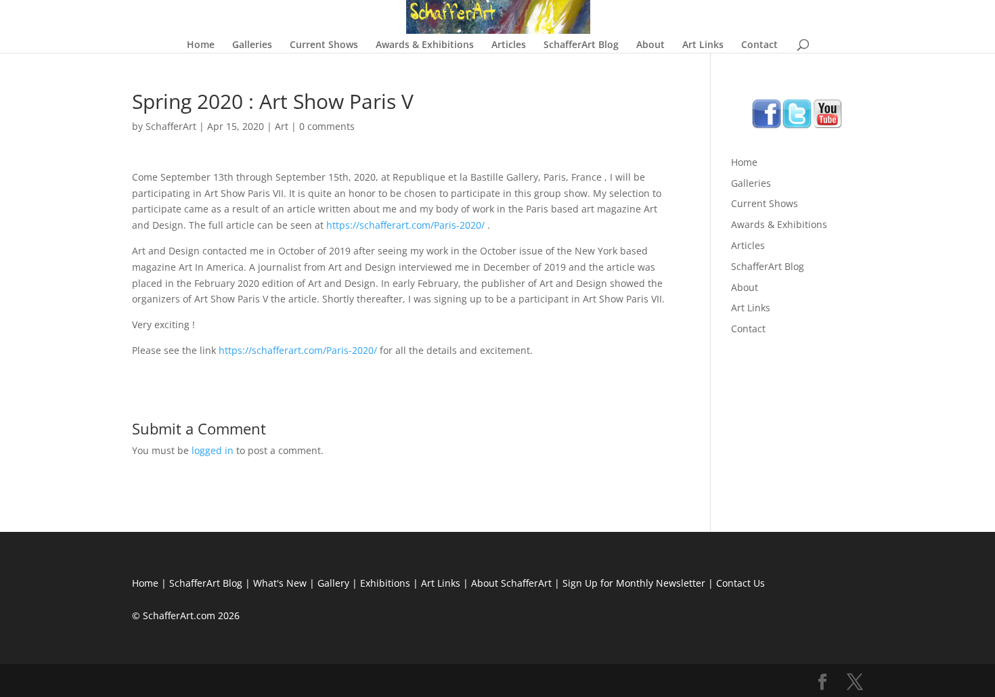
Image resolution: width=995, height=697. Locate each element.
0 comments (327, 126)
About (650, 45)
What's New (280, 583)
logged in (213, 450)
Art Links (703, 45)
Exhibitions (385, 583)
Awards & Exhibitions (425, 45)
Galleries (252, 45)
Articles (508, 45)
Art (281, 126)
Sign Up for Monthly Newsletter (633, 583)
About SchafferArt (511, 583)
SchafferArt (171, 126)
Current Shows (324, 45)
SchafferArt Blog (581, 45)
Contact (759, 45)
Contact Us (740, 583)
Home (201, 45)
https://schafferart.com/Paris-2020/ (405, 225)
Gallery (333, 583)
